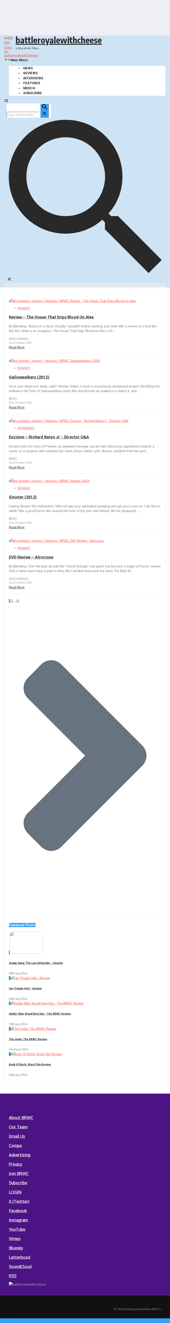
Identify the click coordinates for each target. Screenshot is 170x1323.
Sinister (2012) (23, 497)
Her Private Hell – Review (25, 988)
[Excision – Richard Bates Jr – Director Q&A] (69, 421)
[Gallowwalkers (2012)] (54, 361)
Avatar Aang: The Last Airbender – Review (36, 963)
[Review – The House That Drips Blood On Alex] (72, 301)
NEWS (28, 68)
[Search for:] (28, 115)
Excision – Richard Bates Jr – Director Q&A (49, 437)
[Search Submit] (44, 111)
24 (17, 601)
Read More (17, 347)
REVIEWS (30, 73)
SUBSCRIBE (32, 93)
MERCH (29, 88)
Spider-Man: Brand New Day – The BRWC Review (40, 1013)
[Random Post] (6, 101)
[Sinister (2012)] (49, 481)
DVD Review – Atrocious (31, 557)
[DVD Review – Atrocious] (56, 541)
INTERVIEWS (33, 78)
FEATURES (31, 83)
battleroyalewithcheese (58, 39)
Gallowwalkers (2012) (29, 377)
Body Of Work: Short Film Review (30, 1064)
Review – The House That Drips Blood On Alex (51, 317)
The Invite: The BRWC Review (28, 1039)
